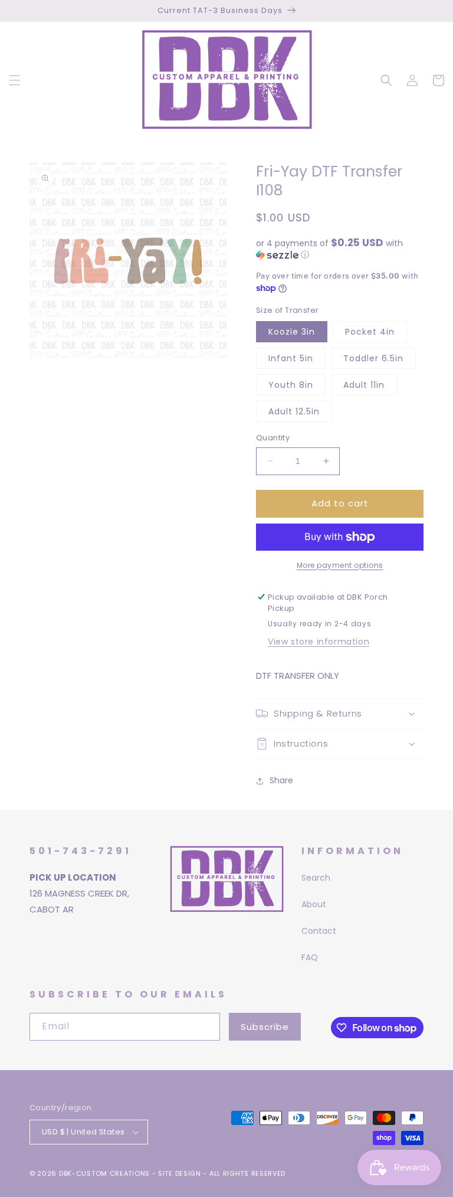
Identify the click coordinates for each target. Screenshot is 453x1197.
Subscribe (265, 1027)
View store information (318, 641)
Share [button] (281, 780)
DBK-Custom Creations (104, 1173)
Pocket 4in (370, 332)
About (313, 904)
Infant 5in (290, 358)
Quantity (273, 437)
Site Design (179, 1173)
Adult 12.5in (294, 411)
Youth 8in (290, 385)
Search (315, 878)
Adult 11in (364, 385)
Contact (318, 931)
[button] (15, 80)
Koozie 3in (291, 332)
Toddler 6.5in (373, 358)
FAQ (309, 957)
